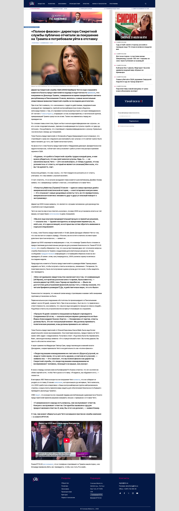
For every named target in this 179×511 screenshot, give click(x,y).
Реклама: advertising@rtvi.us (128, 486)
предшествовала (48, 254)
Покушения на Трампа (32, 27)
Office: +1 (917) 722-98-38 (127, 489)
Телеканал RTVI (96, 494)
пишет (37, 395)
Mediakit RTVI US (95, 498)
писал (33, 248)
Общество (41, 3)
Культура (86, 3)
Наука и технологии (99, 3)
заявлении (58, 382)
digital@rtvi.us (123, 483)
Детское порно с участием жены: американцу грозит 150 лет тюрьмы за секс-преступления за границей (133, 58)
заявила (77, 380)
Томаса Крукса (47, 114)
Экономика (62, 3)
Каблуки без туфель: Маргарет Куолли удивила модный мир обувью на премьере (133, 70)
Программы (114, 3)
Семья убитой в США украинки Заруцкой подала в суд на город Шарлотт (133, 80)
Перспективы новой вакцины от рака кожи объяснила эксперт (132, 90)
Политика (51, 3)
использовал (55, 214)
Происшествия (74, 3)
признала (91, 93)
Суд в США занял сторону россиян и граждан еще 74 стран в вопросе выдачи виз (134, 47)
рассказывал (48, 464)
